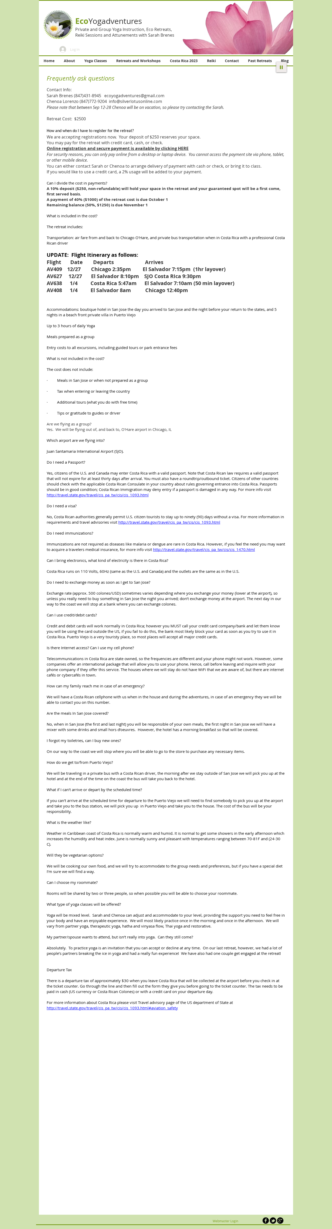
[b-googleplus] (280, 1220)
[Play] (281, 67)
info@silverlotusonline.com (135, 101)
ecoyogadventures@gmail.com (134, 95)
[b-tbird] (273, 1220)
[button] (234, 27)
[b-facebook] (265, 1220)
